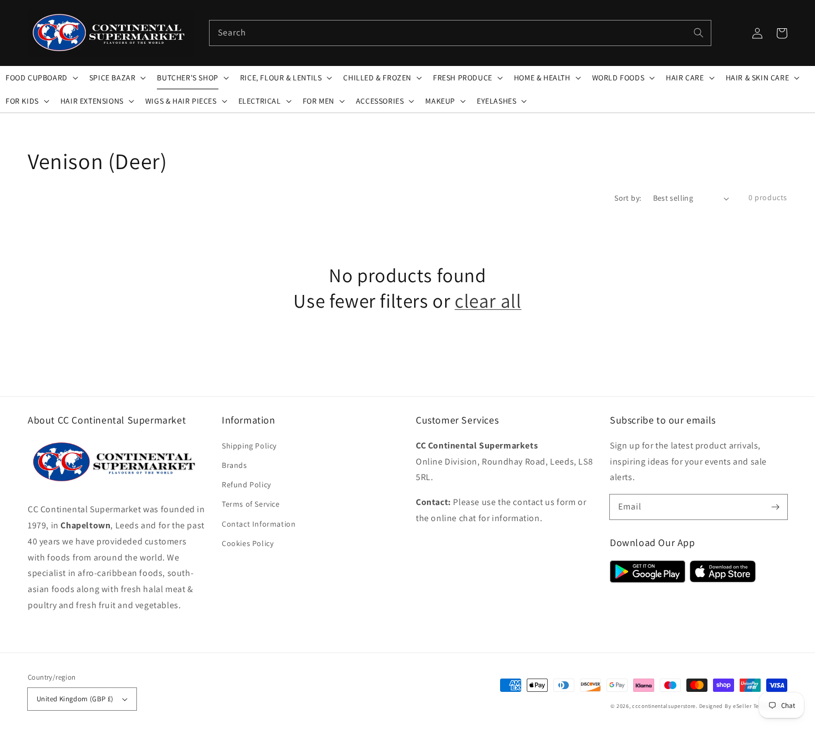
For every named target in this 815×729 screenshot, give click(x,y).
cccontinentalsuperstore (664, 706)
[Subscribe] (775, 507)
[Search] (698, 33)
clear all (488, 300)
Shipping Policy (249, 446)
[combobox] (460, 33)
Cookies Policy (247, 543)
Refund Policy (246, 485)
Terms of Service (251, 504)
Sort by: (627, 198)
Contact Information (259, 524)
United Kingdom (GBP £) (75, 698)
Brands (234, 465)
